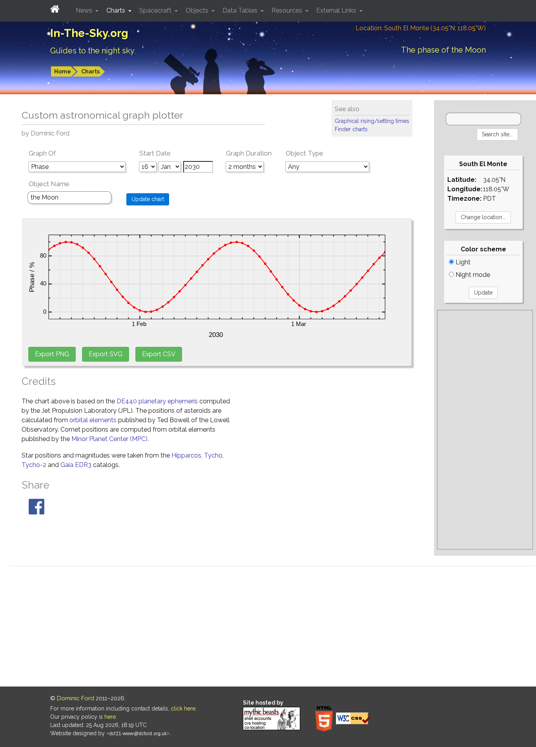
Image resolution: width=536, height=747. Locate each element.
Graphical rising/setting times (372, 121)
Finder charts (351, 129)
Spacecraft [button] (156, 10)
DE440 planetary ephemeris (157, 401)
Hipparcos (186, 455)
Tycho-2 (34, 465)
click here (183, 708)
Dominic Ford (75, 698)
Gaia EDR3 (75, 465)
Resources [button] (288, 10)
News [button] (85, 10)
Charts (90, 71)
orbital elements (93, 420)
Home (62, 71)
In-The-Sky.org (89, 33)
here (110, 717)
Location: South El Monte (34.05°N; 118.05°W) (421, 28)
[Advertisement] (485, 429)
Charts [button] (116, 10)
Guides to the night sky (92, 50)
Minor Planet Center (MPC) (109, 439)
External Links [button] (337, 10)
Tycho (213, 455)
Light (462, 262)
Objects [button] (198, 10)
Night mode (472, 274)
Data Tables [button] (240, 10)
